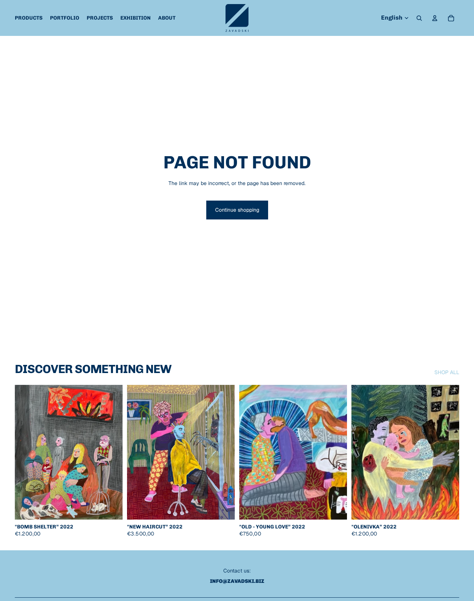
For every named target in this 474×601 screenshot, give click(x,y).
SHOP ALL (446, 372)
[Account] (435, 18)
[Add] (111, 508)
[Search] (419, 18)
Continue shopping (237, 210)
